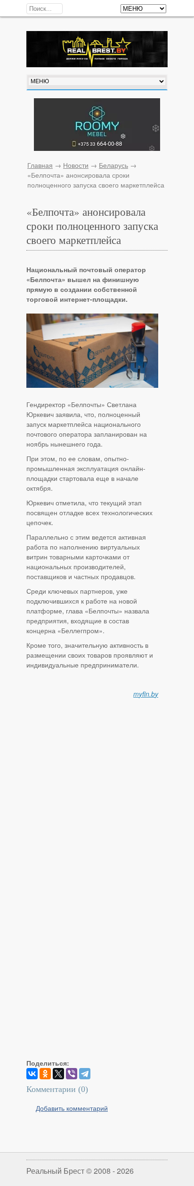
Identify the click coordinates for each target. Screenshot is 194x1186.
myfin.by (145, 694)
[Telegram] (84, 1073)
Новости (76, 165)
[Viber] (71, 1073)
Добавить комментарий (72, 1108)
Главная (40, 165)
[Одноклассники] (45, 1073)
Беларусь (113, 165)
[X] (58, 1073)
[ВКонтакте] (32, 1073)
